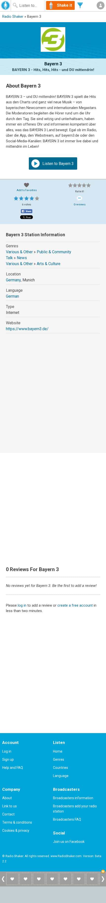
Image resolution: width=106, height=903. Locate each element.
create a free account (75, 605)
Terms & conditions (17, 822)
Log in (6, 751)
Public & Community (54, 252)
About (7, 798)
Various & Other (19, 252)
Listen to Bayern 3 (57, 163)
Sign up (8, 759)
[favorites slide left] (3, 882)
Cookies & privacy (15, 830)
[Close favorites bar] (103, 871)
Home (57, 751)
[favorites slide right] (103, 882)
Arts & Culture (48, 263)
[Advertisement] (53, 397)
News (22, 257)
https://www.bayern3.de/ (27, 328)
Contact (8, 814)
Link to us (9, 806)
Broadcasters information (73, 798)
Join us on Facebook (69, 842)
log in (22, 605)
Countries (60, 768)
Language (61, 776)
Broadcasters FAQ (67, 819)
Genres (58, 759)
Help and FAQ (12, 768)
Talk (9, 257)
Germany (13, 280)
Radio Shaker (12, 17)
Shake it (64, 5)
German (12, 296)
